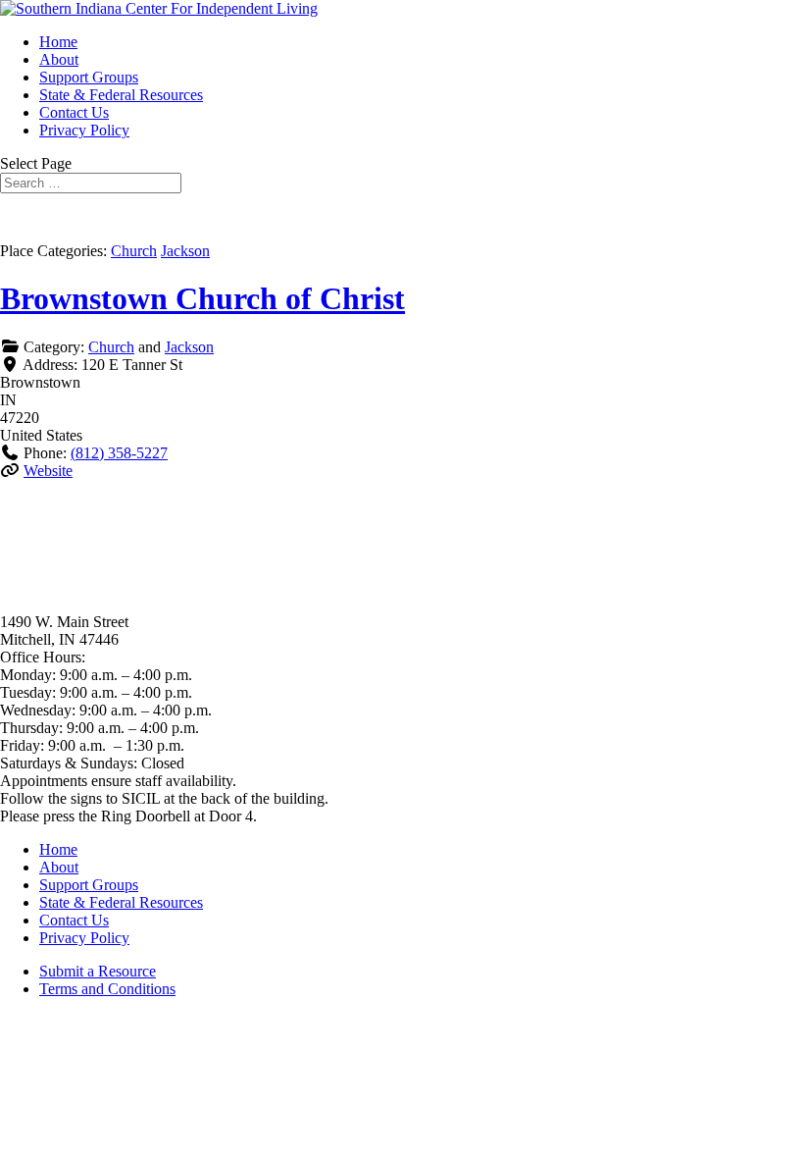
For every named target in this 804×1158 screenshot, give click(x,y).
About (58, 59)
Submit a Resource (97, 971)
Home (58, 41)
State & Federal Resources (121, 94)
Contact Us (74, 112)
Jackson (185, 250)
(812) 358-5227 (119, 453)
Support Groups (88, 77)
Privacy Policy (84, 130)
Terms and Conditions (107, 988)
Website (48, 470)
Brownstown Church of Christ (202, 298)
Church (134, 250)
